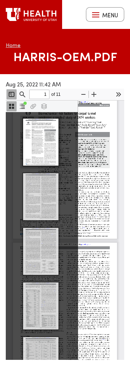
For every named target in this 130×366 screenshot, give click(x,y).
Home (13, 45)
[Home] (31, 14)
